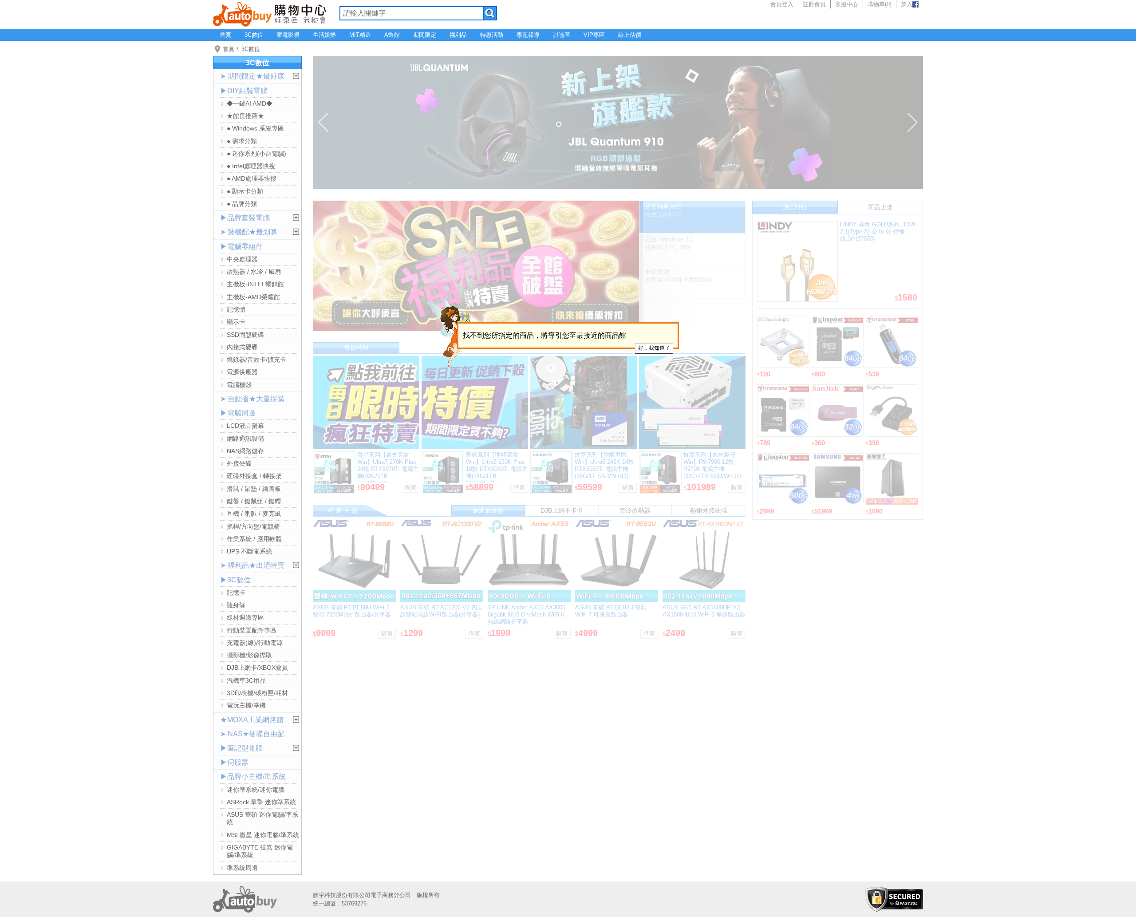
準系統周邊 (242, 867)
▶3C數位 (235, 580)
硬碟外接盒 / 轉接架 (254, 475)
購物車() (879, 4)
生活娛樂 (324, 35)
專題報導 (528, 35)
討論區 (561, 35)
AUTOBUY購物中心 (269, 13)
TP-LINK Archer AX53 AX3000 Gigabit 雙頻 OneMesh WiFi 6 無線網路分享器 (526, 614)
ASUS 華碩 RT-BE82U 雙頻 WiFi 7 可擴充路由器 (611, 611)
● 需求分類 (242, 141)
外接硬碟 (239, 463)
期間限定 (424, 35)
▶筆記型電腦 (241, 748)
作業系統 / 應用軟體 (254, 538)
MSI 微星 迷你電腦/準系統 (263, 834)
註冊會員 (814, 4)
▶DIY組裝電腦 (244, 91)
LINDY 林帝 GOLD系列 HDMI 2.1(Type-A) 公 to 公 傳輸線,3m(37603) (878, 231)
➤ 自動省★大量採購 (252, 399)
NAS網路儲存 (245, 451)
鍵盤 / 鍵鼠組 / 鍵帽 (254, 501)
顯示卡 (236, 321)
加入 (906, 4)
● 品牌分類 (242, 203)
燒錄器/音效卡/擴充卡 (256, 359)
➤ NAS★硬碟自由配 (252, 734)
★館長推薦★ (245, 115)
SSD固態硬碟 (245, 334)
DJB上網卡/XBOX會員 (257, 667)
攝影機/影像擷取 (249, 655)
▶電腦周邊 (238, 413)
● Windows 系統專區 (255, 128)
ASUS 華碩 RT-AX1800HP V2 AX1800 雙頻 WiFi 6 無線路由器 (704, 611)
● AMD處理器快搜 (251, 178)
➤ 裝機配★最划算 (248, 232)
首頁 (225, 35)
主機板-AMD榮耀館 (253, 296)
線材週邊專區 (245, 617)
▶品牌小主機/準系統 (253, 776)
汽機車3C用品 (246, 680)
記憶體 (236, 309)
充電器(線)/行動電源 (255, 642)
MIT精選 (360, 35)
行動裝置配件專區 (251, 630)
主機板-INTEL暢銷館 (255, 284)
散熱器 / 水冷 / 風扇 (254, 271)
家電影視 (288, 35)
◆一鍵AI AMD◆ (249, 103)
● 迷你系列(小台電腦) (256, 153)
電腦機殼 (239, 384)
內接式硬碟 (242, 347)
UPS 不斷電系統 (249, 551)
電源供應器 (242, 371)
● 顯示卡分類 (245, 191)
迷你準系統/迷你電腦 (255, 789)
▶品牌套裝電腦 (245, 217)
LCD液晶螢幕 (245, 425)
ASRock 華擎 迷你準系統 (261, 802)
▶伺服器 (234, 762)
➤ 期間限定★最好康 (252, 76)
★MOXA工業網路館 (252, 719)
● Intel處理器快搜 (251, 166)
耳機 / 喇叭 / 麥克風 (254, 513)
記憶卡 (236, 592)
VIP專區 (594, 35)
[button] (323, 122)
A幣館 (392, 35)
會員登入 (781, 4)
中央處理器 (242, 259)
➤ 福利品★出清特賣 (252, 565)
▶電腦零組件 (241, 246)
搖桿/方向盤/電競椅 (253, 526)
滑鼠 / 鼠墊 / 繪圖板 (254, 488)
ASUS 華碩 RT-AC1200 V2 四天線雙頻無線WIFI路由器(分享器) (441, 611)
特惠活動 (491, 35)
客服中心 (846, 4)
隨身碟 (236, 605)
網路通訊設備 (245, 438)
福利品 (458, 35)
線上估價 (629, 35)
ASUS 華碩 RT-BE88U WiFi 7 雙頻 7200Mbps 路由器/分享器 (352, 611)
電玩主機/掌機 (246, 705)
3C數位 (254, 35)
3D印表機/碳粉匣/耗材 (257, 692)
